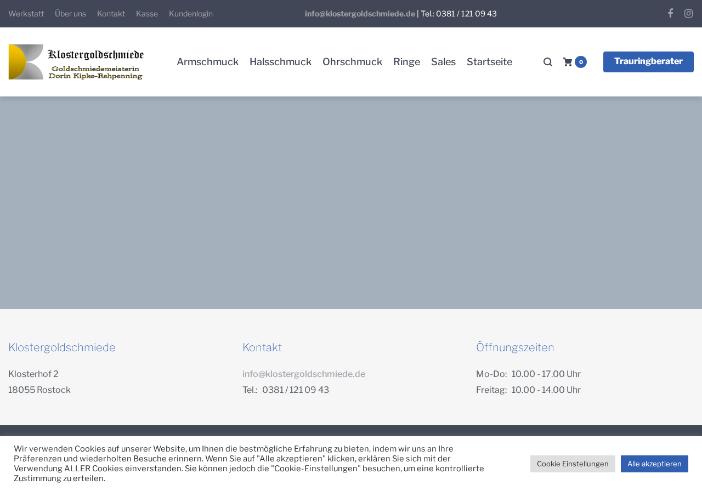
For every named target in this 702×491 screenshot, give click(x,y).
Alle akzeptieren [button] (654, 463)
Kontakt (111, 13)
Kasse (147, 13)
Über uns (70, 13)
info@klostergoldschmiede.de (360, 13)
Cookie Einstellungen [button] (573, 463)
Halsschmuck (281, 61)
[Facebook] (670, 13)
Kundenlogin (191, 13)
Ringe (406, 61)
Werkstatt (26, 13)
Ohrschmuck (352, 61)
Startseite (489, 61)
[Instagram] (688, 13)
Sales (443, 61)
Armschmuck (208, 61)
